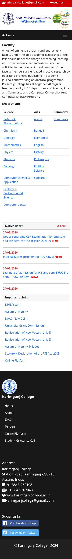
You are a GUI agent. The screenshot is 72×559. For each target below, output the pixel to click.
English (39, 145)
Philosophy (41, 159)
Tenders (10, 426)
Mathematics (12, 145)
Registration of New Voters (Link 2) (28, 339)
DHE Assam (12, 304)
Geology (9, 138)
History (39, 152)
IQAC (8, 419)
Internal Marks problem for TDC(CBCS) (29, 257)
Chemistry (10, 130)
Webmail (58, 2)
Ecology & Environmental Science (13, 193)
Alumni (9, 412)
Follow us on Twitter (23, 533)
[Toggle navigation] (65, 35)
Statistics (9, 159)
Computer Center (15, 205)
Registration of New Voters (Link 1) (28, 332)
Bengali (39, 130)
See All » (62, 225)
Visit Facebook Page (23, 523)
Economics (41, 138)
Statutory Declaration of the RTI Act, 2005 (32, 353)
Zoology (8, 166)
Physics (8, 152)
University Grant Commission (24, 325)
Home (10, 35)
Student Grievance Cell (20, 440)
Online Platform (15, 360)
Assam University (16, 311)
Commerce (61, 119)
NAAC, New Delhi (16, 318)
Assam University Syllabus (22, 346)
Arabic (38, 119)
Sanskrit (39, 178)
